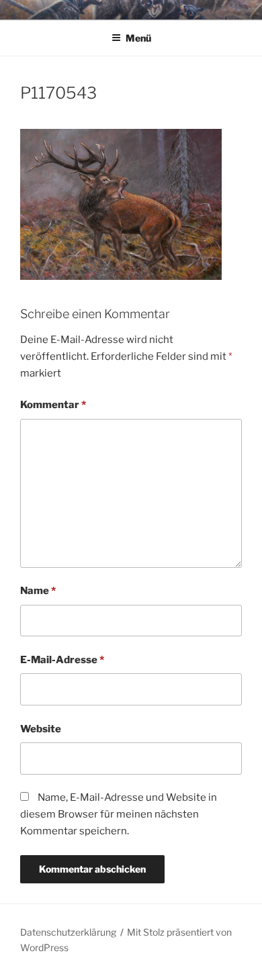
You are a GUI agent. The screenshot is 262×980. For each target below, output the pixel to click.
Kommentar (53, 405)
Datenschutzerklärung (68, 932)
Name (38, 591)
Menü (138, 38)
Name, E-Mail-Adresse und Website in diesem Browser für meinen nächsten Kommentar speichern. (118, 814)
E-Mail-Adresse (62, 660)
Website (40, 729)
